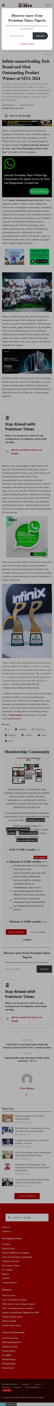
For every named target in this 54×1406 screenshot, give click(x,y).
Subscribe (40, 35)
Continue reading (27, 43)
